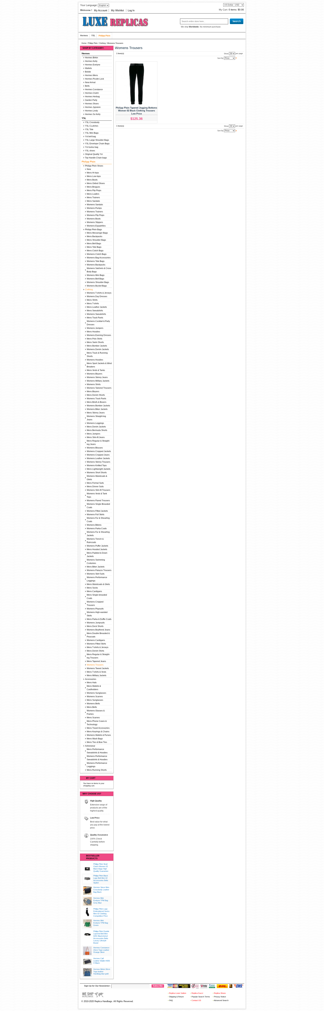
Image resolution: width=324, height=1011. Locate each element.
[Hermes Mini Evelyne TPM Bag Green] (87, 923)
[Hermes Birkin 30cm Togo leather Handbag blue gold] (87, 972)
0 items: (236, 9)
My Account (100, 10)
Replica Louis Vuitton (177, 993)
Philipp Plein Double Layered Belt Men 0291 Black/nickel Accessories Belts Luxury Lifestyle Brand (101, 937)
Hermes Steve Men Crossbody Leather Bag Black (101, 889)
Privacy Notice (220, 997)
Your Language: (88, 5)
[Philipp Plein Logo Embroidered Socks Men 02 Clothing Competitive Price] (87, 912)
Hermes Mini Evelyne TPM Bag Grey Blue (100, 900)
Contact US (196, 1000)
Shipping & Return (176, 997)
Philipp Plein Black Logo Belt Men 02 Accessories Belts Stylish (100, 879)
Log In (131, 10)
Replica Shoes (220, 993)
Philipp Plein (93, 43)
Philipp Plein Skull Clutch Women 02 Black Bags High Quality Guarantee (100, 867)
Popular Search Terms (201, 997)
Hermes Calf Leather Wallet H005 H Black (101, 960)
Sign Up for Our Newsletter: (97, 986)
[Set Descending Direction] (236, 58)
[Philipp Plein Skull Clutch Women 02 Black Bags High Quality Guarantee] (87, 867)
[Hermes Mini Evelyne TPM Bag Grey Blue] (87, 901)
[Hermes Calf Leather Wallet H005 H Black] (87, 961)
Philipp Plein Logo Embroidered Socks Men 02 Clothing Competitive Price (101, 912)
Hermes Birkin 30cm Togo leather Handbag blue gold (101, 971)
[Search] (236, 21)
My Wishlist (117, 10)
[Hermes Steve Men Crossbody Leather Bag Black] (87, 890)
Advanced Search (221, 1000)
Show (226, 53)
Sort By (220, 58)
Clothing (102, 43)
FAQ (171, 1000)
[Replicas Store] (114, 21)
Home (84, 43)
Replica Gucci (197, 993)
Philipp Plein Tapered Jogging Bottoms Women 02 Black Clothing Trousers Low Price (136, 111)
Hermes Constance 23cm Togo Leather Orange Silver (101, 950)
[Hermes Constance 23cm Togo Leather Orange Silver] (87, 951)
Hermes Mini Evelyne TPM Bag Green (100, 922)
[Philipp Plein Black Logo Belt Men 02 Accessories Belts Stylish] (87, 879)
